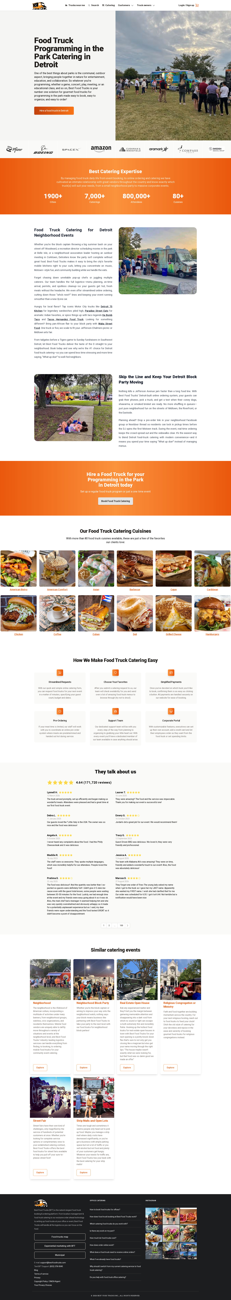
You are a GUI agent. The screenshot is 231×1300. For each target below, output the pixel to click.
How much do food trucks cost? (103, 1238)
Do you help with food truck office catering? (108, 1277)
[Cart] (196, 5)
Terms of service (41, 1274)
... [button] (115, 925)
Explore (40, 1067)
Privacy (37, 1278)
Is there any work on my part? (102, 1231)
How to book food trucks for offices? (105, 1209)
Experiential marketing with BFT (60, 1246)
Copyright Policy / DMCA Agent (47, 1281)
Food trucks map (60, 1237)
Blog (36, 1270)
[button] (127, 925)
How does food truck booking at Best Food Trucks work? (113, 1217)
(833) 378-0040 (56, 1266)
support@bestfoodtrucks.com (53, 1263)
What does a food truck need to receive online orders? (112, 1252)
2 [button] (109, 925)
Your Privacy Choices (43, 1285)
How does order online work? (102, 1245)
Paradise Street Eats (96, 310)
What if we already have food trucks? (105, 1259)
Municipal (60, 1255)
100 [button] (121, 925)
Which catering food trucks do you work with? (109, 1224)
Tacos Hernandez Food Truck (65, 319)
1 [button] (103, 925)
